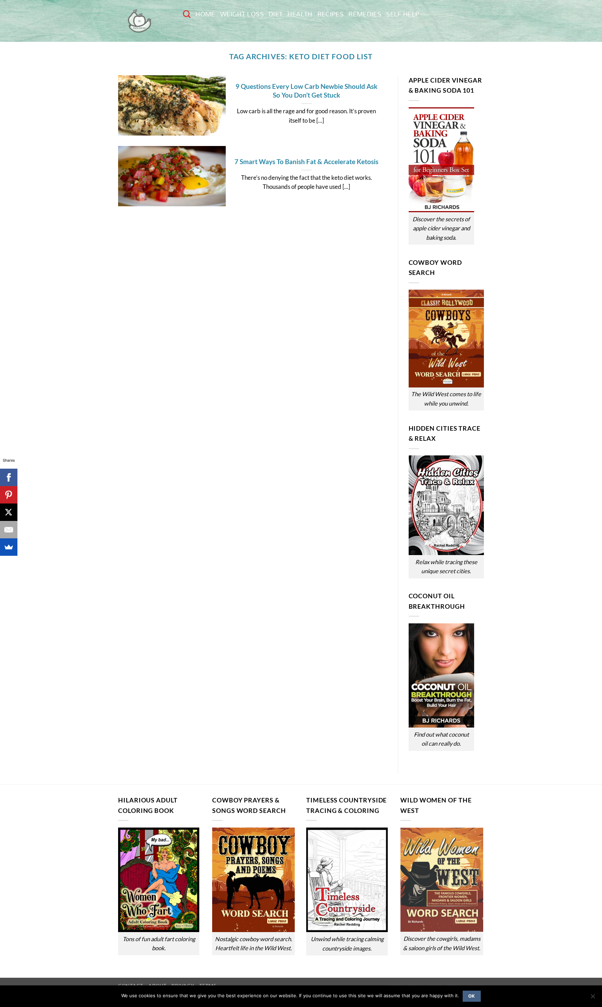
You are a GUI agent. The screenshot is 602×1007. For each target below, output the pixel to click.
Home (205, 14)
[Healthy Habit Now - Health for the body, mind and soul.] (145, 21)
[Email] (8, 529)
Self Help (402, 14)
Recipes (330, 14)
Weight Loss (242, 14)
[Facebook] (8, 477)
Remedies (364, 14)
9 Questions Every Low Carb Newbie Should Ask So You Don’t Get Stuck (306, 90)
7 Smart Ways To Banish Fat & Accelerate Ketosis (306, 161)
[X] (8, 512)
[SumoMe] (8, 547)
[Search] (187, 14)
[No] (592, 998)
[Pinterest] (8, 495)
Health (299, 14)
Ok (471, 996)
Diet (276, 14)
